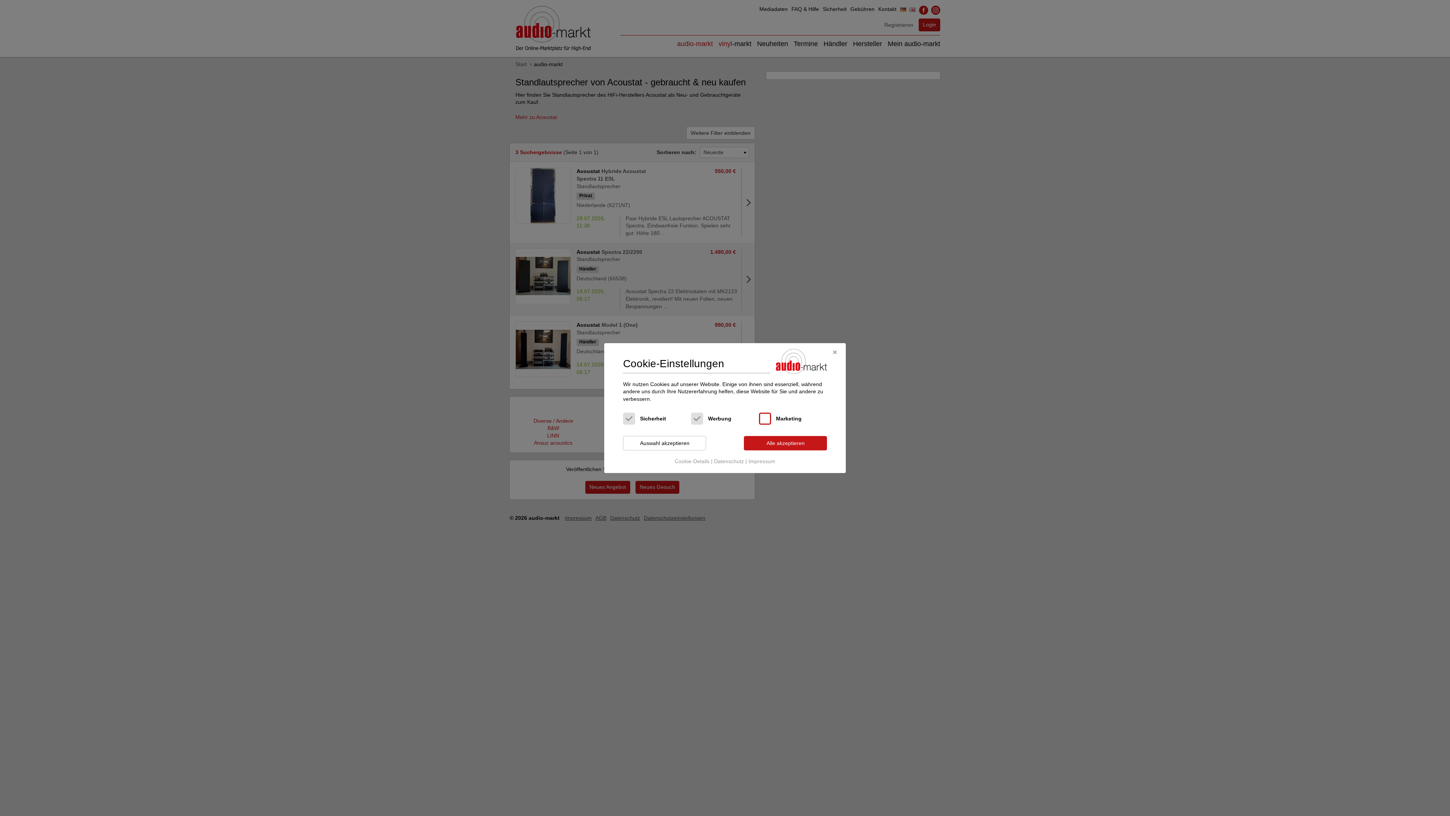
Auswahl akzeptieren (665, 443)
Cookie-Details (692, 461)
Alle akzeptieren (786, 443)
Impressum (761, 461)
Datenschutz (729, 461)
